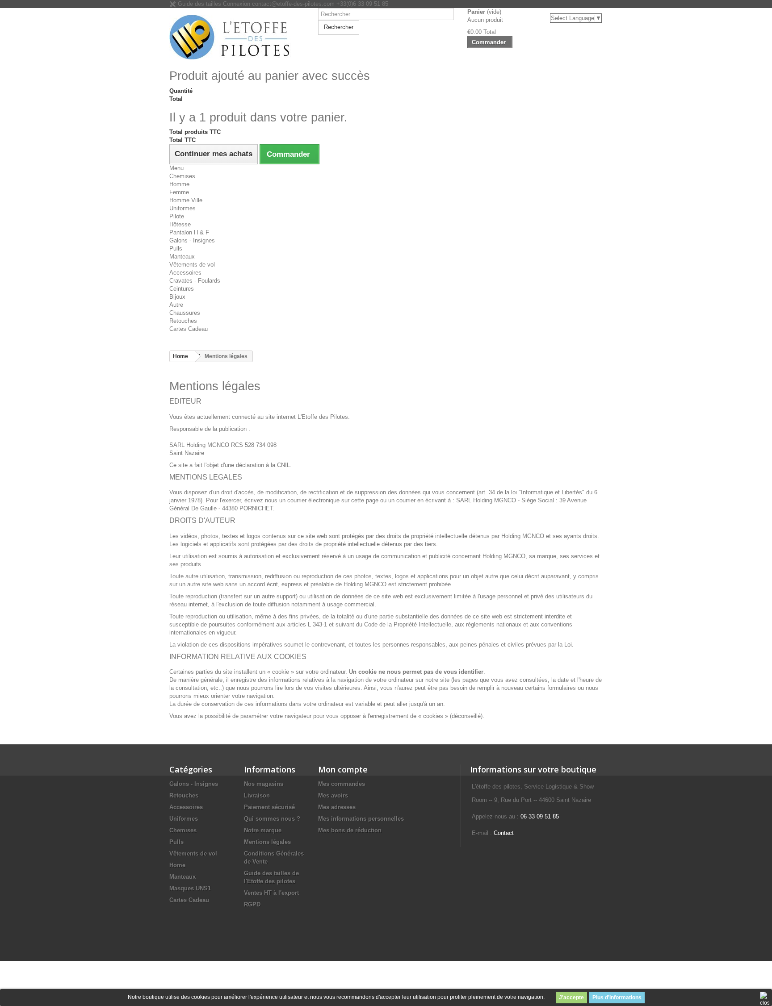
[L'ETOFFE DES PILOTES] (237, 37)
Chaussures (184, 312)
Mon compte (343, 769)
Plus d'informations (617, 997)
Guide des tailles (198, 3)
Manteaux (182, 256)
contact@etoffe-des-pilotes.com (293, 3)
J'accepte (571, 997)
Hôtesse (180, 224)
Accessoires (185, 272)
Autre (176, 304)
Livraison (257, 795)
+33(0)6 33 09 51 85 (362, 3)
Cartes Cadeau (188, 329)
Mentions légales (267, 842)
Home (177, 865)
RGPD (252, 904)
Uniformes (182, 208)
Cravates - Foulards (194, 280)
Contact (504, 833)
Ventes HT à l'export (271, 892)
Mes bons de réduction (350, 830)
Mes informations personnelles (361, 818)
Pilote (176, 216)
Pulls (175, 248)
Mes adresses (337, 807)
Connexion (237, 3)
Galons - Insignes (192, 240)
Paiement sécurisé (269, 807)
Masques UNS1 (190, 888)
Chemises (182, 176)
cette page (364, 500)
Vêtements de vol (192, 264)
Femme (179, 192)
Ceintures (181, 288)
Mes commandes (341, 784)
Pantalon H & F (189, 232)
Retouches (183, 320)
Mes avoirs (333, 795)
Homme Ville (185, 200)
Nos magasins (263, 784)
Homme (179, 184)
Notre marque (262, 830)
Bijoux (177, 296)
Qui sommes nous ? (272, 818)
